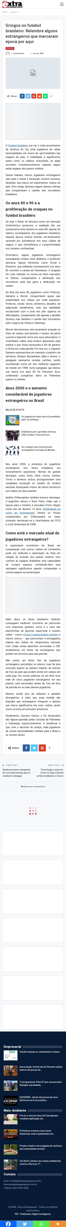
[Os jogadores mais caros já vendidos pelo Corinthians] (12, 420)
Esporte (10, 48)
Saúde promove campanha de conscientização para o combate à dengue (16, 772)
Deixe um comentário (34, 786)
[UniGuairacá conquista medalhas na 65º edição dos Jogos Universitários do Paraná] (12, 1192)
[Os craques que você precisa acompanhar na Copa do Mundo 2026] (12, 450)
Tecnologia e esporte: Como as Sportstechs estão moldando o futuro (50, 772)
